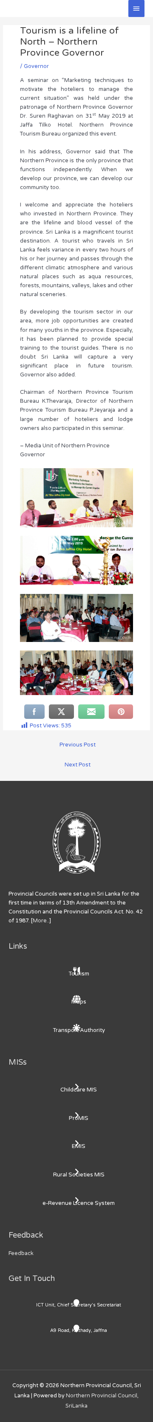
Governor (36, 66)
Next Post (78, 764)
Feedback (21, 1253)
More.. (41, 920)
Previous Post (78, 744)
